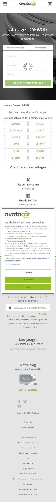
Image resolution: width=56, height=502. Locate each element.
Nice (28, 350)
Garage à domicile (28, 469)
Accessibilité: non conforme (28, 494)
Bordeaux (33, 350)
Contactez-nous (28, 463)
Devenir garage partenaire (28, 453)
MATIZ (15, 144)
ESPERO (16, 124)
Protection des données (28, 438)
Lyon (18, 350)
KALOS (40, 124)
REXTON (16, 158)
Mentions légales (28, 427)
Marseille (23, 350)
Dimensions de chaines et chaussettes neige (28, 479)
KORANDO (16, 130)
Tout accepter (28, 287)
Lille (44, 350)
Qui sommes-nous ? (28, 448)
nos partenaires (15, 226)
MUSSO (40, 144)
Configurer (28, 272)
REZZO (40, 158)
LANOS (16, 137)
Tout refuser (28, 280)
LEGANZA (40, 137)
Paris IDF (13, 350)
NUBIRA (40, 151)
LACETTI (40, 130)
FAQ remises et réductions (28, 489)
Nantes (40, 350)
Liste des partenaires (13, 264)
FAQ (28, 458)
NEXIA (16, 151)
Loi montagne (28, 484)
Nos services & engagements (28, 443)
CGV (28, 432)
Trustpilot (28, 422)
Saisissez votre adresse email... (30, 307)
